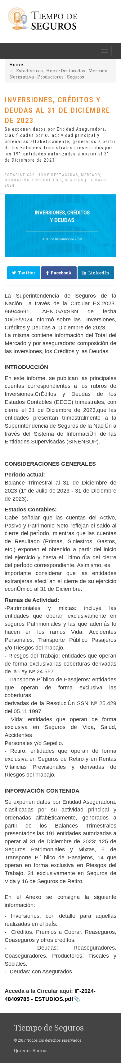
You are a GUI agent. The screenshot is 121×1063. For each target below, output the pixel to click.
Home (16, 64)
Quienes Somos (30, 1050)
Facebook (60, 273)
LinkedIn (97, 273)
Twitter (25, 273)
